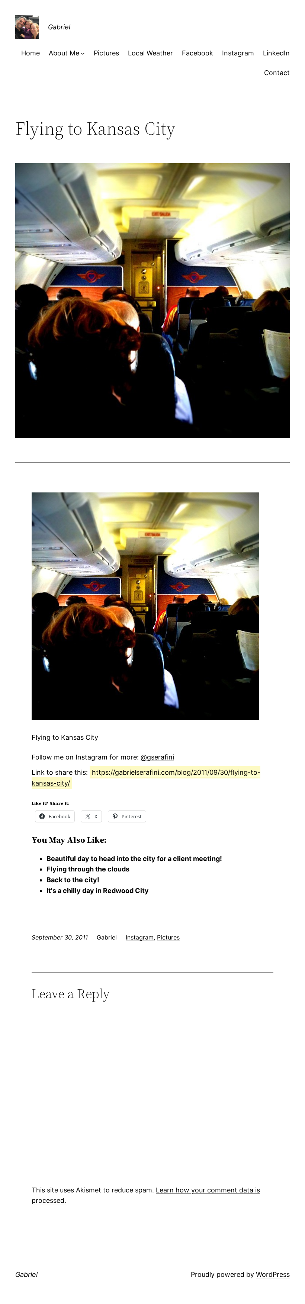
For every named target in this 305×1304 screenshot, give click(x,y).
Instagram (140, 937)
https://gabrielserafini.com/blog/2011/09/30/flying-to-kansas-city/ (146, 777)
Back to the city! (72, 880)
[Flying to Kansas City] (145, 718)
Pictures (168, 937)
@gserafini (157, 757)
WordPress (273, 1274)
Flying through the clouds (87, 869)
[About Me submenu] (83, 53)
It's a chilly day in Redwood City (97, 891)
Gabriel (59, 27)
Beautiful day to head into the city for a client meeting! (134, 859)
